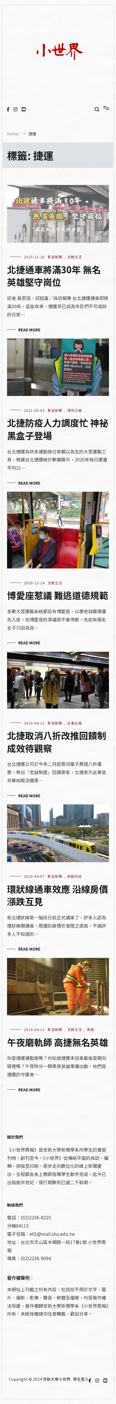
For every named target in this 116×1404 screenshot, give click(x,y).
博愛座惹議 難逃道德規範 (57, 595)
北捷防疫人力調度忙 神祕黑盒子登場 (57, 429)
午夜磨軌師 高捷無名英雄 (57, 1042)
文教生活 (74, 256)
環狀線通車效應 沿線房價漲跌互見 (57, 895)
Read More (29, 330)
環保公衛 (74, 410)
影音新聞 (55, 256)
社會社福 (74, 723)
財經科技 (74, 876)
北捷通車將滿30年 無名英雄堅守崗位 (54, 276)
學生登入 (81, 1379)
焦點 (90, 1029)
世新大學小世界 (56, 1379)
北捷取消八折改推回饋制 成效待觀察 (56, 742)
